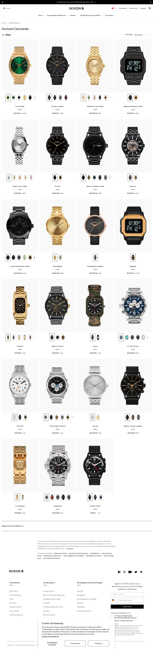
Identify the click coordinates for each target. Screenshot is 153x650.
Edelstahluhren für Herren (94, 555)
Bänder (72, 15)
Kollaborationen (15, 607)
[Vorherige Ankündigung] (2, 2)
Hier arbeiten (14, 611)
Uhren (40, 15)
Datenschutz (11, 645)
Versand (80, 591)
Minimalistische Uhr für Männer (78, 553)
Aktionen (80, 603)
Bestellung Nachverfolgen (87, 599)
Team (11, 599)
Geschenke (109, 15)
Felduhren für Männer (60, 553)
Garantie (46, 603)
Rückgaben (81, 595)
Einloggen (143, 8)
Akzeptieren (75, 643)
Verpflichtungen (15, 595)
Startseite (4, 23)
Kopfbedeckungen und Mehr (90, 15)
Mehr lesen (69, 548)
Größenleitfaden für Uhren (53, 607)
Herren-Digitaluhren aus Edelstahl (73, 555)
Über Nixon (13, 591)
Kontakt (46, 611)
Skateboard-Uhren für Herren (52, 555)
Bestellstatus (123, 8)
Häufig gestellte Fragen (52, 599)
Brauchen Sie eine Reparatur (54, 595)
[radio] (8, 97)
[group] (17, 113)
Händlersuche (133, 8)
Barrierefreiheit (49, 615)
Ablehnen (98, 643)
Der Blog (12, 603)
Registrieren (127, 606)
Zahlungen (81, 607)
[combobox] (14, 8)
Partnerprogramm (16, 615)
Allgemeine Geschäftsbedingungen (26, 645)
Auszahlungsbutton (84, 611)
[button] (41, 16)
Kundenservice (49, 591)
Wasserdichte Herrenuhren (51, 558)
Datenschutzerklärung (50, 636)
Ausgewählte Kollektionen (56, 15)
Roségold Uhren (95, 553)
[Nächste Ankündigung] (150, 2)
